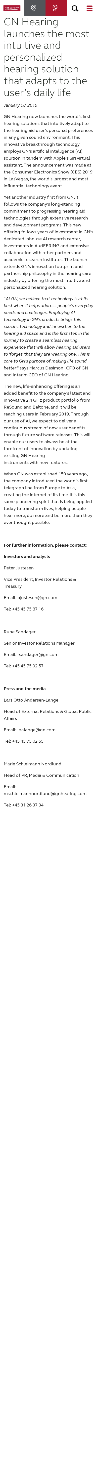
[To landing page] (12, 8)
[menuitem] (35, 8)
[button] (75, 8)
